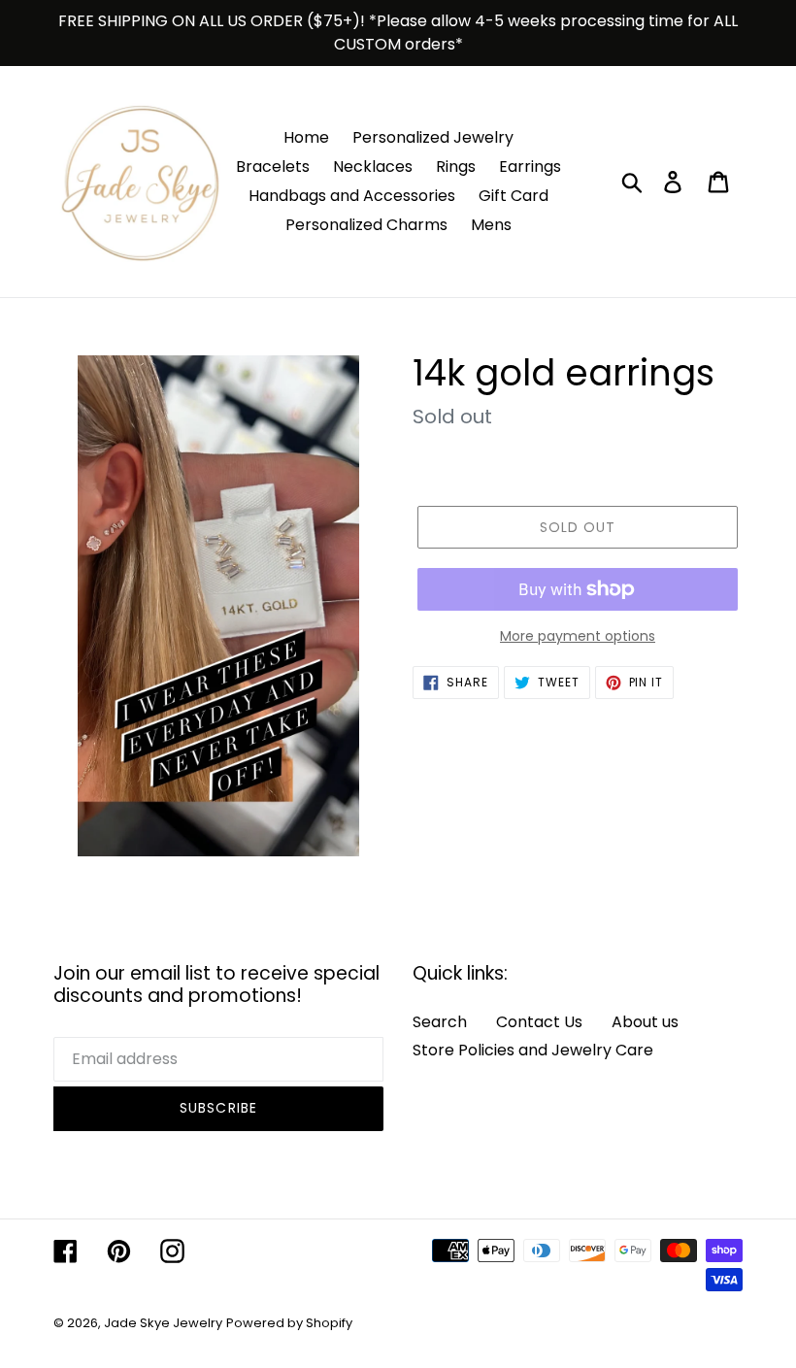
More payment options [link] (577, 636)
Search (440, 1022)
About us (645, 1022)
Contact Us (539, 1022)
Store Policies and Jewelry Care (533, 1050)
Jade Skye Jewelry (163, 1323)
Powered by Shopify (289, 1323)
